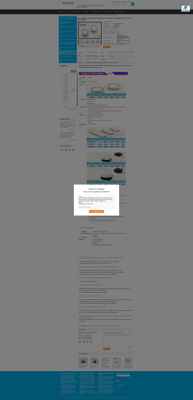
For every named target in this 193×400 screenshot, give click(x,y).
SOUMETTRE (96, 211)
